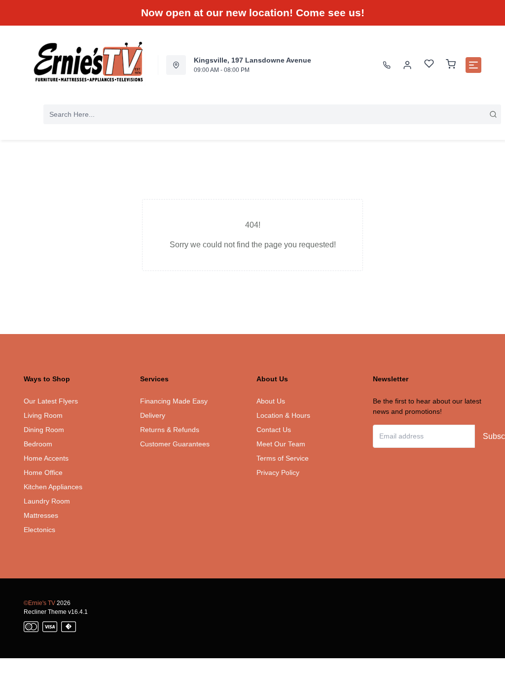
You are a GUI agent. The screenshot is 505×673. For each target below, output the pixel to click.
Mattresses (41, 515)
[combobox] (272, 114)
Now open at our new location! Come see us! (252, 12)
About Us (270, 401)
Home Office (43, 472)
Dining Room (44, 430)
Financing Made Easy (174, 401)
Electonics (39, 530)
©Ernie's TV (39, 603)
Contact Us (273, 430)
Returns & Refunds (169, 430)
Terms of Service (282, 458)
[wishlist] (429, 65)
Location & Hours (283, 415)
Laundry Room (47, 501)
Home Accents (46, 458)
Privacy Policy (277, 472)
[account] (407, 65)
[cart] (451, 65)
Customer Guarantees (175, 444)
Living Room (43, 415)
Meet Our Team (280, 444)
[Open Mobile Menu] (473, 65)
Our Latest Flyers (51, 401)
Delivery (152, 415)
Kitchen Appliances (53, 487)
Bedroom (38, 444)
